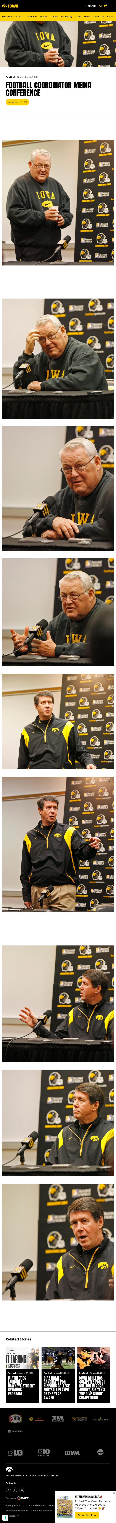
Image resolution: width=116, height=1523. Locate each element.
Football (10, 77)
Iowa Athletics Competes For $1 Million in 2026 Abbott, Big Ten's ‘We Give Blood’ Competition (92, 1388)
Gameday (66, 16)
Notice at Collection (41, 1510)
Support (18, 16)
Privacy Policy (13, 1505)
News (87, 16)
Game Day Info (88, 1515)
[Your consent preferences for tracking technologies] (5, 1518)
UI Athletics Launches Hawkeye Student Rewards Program (21, 1386)
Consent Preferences (34, 1505)
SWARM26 (98, 16)
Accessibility (12, 1515)
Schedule (31, 16)
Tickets (54, 17)
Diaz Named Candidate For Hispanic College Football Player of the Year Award (57, 1388)
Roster (43, 16)
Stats (78, 16)
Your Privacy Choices (17, 1510)
